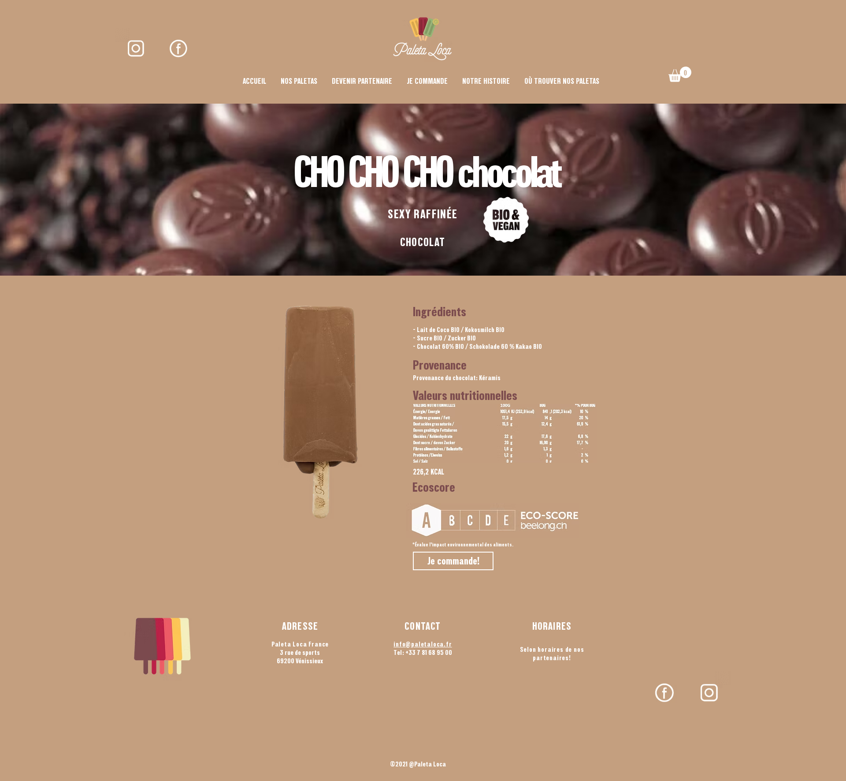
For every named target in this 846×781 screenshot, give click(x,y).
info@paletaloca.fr (422, 644)
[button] (679, 74)
